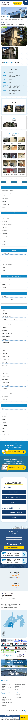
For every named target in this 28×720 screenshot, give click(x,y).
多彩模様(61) (4, 233)
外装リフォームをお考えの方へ (6, 699)
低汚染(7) (4, 244)
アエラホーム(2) (5, 345)
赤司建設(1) (4, 327)
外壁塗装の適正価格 (5, 700)
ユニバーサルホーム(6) (6, 347)
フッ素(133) (4, 221)
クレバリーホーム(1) (6, 353)
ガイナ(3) (4, 270)
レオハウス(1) (4, 313)
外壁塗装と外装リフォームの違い (7, 702)
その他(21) (4, 287)
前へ (4, 181)
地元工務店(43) (5, 388)
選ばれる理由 (4, 697)
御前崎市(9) (4, 411)
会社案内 (8, 710)
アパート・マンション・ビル (19, 687)
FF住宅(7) (4, 368)
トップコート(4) (5, 215)
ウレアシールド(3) (5, 218)
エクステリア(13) (5, 204)
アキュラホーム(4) (5, 370)
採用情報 (12, 710)
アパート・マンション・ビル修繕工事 (13, 512)
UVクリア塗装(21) (5, 236)
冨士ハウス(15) (5, 396)
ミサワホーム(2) (5, 350)
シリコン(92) (4, 227)
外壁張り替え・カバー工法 (6, 684)
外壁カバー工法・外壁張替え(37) (8, 190)
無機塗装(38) (4, 259)
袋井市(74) (4, 419)
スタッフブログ (18, 697)
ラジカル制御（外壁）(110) (7, 224)
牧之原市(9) (4, 425)
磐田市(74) (4, 431)
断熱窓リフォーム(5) (6, 284)
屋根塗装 (3, 686)
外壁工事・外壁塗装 (13, 492)
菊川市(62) (4, 416)
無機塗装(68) (4, 230)
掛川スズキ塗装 (14, 573)
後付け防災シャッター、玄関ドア (20, 684)
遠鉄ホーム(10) (5, 365)
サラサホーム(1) (5, 310)
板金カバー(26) (5, 198)
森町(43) (3, 428)
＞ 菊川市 (3, 630)
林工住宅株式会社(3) (6, 342)
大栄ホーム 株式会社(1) (6, 324)
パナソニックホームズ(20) (7, 393)
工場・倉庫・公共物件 (6, 301)
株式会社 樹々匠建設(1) (6, 336)
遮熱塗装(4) (4, 239)
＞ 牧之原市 (3, 634)
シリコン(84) (4, 256)
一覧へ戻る (14, 181)
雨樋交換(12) (4, 201)
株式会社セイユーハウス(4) (7, 333)
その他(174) (4, 399)
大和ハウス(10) (5, 373)
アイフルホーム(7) (5, 376)
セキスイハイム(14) (5, 382)
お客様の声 (4, 705)
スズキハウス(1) (5, 339)
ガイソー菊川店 (14, 583)
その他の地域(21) (5, 434)
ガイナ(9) (4, 241)
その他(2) (4, 207)
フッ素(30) (4, 261)
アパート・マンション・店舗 (7, 299)
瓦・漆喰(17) (4, 195)
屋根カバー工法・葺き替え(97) (7, 193)
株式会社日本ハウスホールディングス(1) (9, 319)
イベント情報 (18, 694)
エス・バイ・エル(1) (6, 359)
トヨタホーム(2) (5, 322)
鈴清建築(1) (4, 330)
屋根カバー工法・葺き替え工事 (6, 687)
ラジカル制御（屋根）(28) (7, 264)
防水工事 (4, 296)
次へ (24, 181)
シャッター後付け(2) (6, 279)
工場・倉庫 (13, 517)
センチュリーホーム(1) (6, 316)
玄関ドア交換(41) (5, 281)
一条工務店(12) (5, 379)
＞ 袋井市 (3, 631)
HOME (2, 19)
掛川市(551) (4, 413)
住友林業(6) (4, 391)
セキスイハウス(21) (5, 385)
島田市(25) (4, 422)
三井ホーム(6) (4, 362)
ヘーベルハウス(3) (5, 356)
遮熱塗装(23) (4, 267)
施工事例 (6, 19)
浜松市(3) (4, 408)
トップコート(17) (5, 253)
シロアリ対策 (17, 686)
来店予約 (22, 710)
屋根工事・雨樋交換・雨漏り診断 (13, 497)
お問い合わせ (17, 3)
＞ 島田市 (3, 632)
